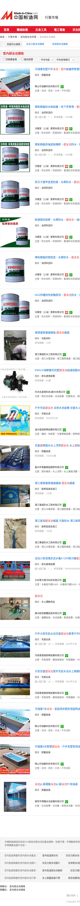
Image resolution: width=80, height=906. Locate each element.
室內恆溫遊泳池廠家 (52, 870)
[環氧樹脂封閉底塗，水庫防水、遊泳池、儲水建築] (15, 269)
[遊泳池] (15, 608)
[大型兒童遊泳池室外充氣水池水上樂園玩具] (15, 683)
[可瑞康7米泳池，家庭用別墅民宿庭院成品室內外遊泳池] (15, 721)
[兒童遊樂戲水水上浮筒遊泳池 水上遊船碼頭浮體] (15, 457)
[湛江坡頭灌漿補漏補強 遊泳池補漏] (15, 495)
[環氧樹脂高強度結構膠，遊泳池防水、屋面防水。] (15, 156)
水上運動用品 (48, 601)
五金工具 (41, 29)
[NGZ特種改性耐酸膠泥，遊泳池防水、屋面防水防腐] (15, 307)
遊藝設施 (45, 75)
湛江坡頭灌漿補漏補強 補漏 (55, 483)
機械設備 (22, 29)
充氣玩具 (45, 413)
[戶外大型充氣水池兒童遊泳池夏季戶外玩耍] (15, 646)
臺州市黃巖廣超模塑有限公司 (49, 467)
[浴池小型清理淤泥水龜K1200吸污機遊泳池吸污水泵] (15, 570)
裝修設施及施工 (49, 489)
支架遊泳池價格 (60, 44)
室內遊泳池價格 (17, 886)
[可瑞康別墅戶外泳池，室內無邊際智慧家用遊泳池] (15, 81)
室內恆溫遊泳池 (50, 855)
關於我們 (71, 895)
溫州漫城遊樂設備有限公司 (48, 429)
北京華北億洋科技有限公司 (48, 580)
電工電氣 (59, 29)
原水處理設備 (48, 376)
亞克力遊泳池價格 (35, 44)
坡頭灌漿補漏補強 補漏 (52, 332)
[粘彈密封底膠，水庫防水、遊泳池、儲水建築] (15, 232)
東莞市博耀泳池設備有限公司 (49, 801)
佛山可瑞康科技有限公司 (47, 86)
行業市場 (51, 17)
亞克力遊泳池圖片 (51, 863)
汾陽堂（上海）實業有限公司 (49, 128)
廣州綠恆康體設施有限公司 (48, 613)
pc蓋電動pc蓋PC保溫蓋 (56, 784)
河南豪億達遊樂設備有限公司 (49, 655)
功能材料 (45, 338)
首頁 (6, 29)
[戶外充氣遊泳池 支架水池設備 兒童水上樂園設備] (15, 420)
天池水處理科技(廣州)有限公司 (50, 392)
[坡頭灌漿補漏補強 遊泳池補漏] (15, 345)
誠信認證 (28, 59)
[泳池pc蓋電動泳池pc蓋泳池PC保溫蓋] (15, 796)
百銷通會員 (11, 59)
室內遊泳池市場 (28, 37)
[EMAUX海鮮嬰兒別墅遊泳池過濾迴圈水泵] (15, 382)
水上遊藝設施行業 (51, 878)
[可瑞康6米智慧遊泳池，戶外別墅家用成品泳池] (15, 759)
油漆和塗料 (47, 112)
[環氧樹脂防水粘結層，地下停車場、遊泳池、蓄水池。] (15, 119)
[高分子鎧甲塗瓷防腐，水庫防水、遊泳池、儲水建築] (15, 194)
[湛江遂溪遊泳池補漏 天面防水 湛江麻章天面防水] (15, 533)
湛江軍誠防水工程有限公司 (48, 354)
